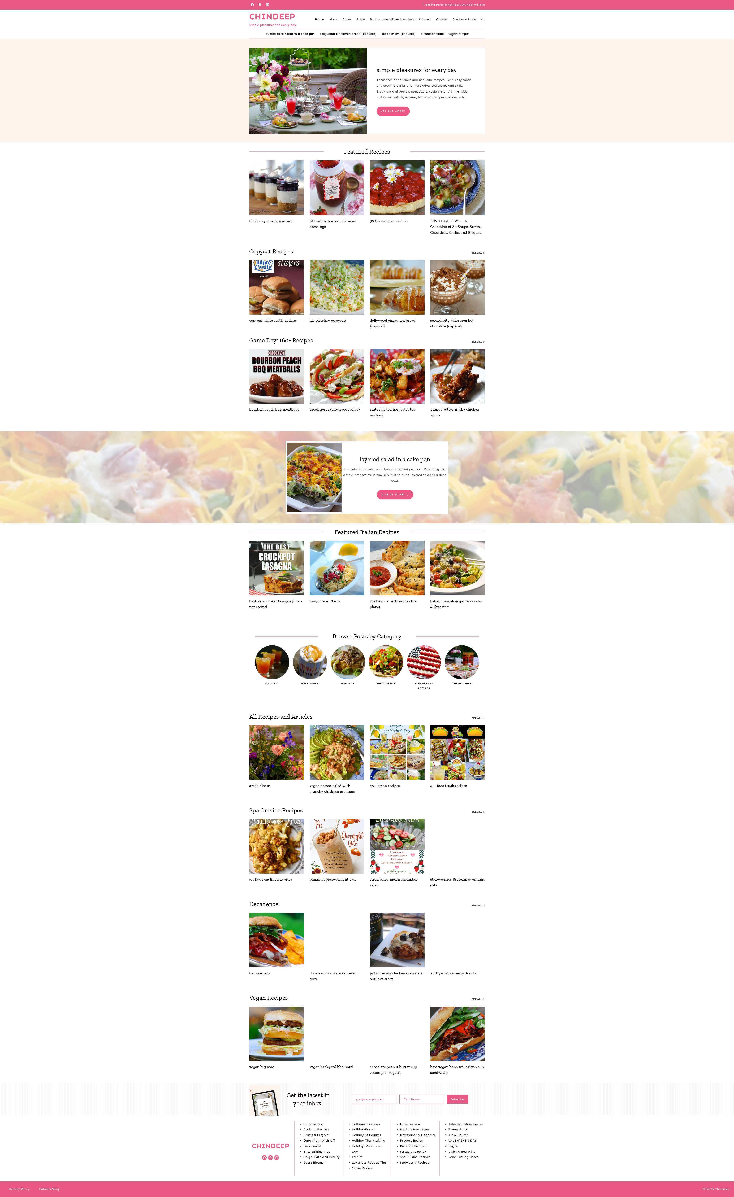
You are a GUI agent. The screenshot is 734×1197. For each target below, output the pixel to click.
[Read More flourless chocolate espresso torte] (337, 940)
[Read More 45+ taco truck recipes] (457, 752)
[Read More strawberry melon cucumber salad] (397, 846)
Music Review (410, 1124)
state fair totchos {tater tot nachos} (392, 412)
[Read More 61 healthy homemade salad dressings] (337, 187)
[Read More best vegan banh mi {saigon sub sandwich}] (457, 1034)
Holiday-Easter (363, 1129)
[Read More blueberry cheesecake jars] (276, 187)
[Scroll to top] (725, 1182)
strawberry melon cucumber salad (394, 882)
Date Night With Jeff (319, 1140)
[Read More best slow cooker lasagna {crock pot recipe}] (276, 568)
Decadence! (312, 1146)
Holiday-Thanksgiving (368, 1140)
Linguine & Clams (325, 601)
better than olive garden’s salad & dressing (456, 604)
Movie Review (362, 1168)
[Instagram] (267, 5)
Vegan (453, 1146)
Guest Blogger (314, 1162)
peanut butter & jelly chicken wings (454, 412)
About (333, 19)
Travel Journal (458, 1135)
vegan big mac (261, 1066)
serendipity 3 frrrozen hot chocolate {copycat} (452, 323)
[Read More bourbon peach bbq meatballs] (276, 376)
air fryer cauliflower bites (270, 879)
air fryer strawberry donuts (453, 973)
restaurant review (413, 1151)
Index (347, 19)
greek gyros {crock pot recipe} (335, 409)
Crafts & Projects (316, 1135)
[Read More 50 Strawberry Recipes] (397, 187)
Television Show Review (466, 1124)
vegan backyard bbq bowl (331, 1066)
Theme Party (458, 1129)
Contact (442, 19)
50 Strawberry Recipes (389, 221)
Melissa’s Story (464, 19)
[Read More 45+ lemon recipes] (397, 752)
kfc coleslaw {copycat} (398, 34)
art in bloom (259, 785)
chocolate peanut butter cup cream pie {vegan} (393, 1069)
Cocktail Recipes (316, 1129)
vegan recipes (458, 34)
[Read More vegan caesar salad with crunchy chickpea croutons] (337, 752)
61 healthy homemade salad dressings (333, 224)
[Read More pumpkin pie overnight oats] (337, 846)
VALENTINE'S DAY (462, 1140)
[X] (367, 1189)
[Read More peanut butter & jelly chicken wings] (457, 376)
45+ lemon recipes (385, 785)
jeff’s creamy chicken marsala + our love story (396, 976)
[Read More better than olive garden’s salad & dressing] (457, 568)
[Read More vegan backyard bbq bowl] (337, 1034)
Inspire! (358, 1157)
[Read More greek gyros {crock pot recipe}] (337, 376)
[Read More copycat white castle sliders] (276, 287)
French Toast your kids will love (464, 4)
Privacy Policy (19, 1189)
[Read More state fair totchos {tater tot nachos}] (397, 376)
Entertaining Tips (317, 1151)
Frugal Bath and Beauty (322, 1157)
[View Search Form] (482, 19)
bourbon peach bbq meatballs (274, 409)
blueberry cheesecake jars (270, 221)
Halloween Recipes (366, 1124)
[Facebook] (252, 5)
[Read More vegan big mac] (276, 1034)
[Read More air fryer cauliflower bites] (276, 846)
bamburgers (259, 973)
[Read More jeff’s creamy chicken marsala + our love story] (397, 940)
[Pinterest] (260, 5)
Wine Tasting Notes (463, 1157)
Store (361, 19)
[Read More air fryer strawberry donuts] (457, 940)
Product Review (411, 1140)
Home (319, 19)
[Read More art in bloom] (276, 752)
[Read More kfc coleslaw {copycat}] (337, 287)
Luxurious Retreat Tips (369, 1162)
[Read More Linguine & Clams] (337, 568)
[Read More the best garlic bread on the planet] (397, 568)
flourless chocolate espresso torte (333, 976)
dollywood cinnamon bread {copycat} (348, 34)
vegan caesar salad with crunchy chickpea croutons (332, 788)
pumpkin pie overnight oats (333, 879)
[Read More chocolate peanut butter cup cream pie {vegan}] (397, 1034)
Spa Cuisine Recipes (415, 1157)
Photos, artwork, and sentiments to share (400, 19)
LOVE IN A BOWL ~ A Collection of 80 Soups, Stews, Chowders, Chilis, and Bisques (455, 227)
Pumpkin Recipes (413, 1146)
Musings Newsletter (414, 1129)
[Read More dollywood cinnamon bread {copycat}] (397, 287)
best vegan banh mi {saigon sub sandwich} (457, 1069)
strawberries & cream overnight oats (457, 882)
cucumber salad (432, 34)
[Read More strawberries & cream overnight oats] (457, 846)
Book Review (313, 1124)
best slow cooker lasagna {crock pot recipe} (276, 604)
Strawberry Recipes (414, 1162)
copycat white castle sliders (272, 320)
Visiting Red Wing (462, 1151)
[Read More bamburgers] (276, 940)
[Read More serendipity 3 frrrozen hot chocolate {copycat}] (457, 287)
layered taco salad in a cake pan (290, 34)
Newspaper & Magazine (418, 1135)
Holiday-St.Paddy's (366, 1135)
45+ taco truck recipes (448, 785)
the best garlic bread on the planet (393, 604)
